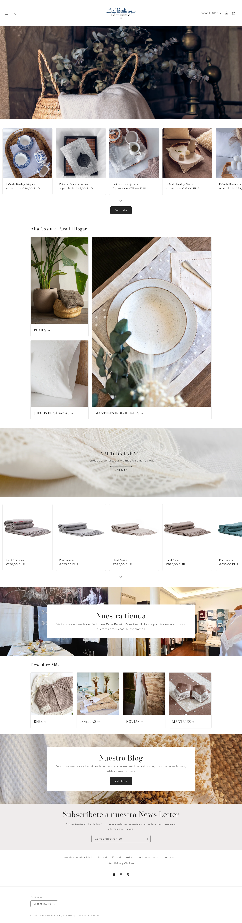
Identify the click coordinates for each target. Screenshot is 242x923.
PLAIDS (40, 330)
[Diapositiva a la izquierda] (113, 201)
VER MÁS (121, 470)
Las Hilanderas (46, 915)
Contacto (169, 857)
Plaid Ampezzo (15, 559)
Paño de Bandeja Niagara (20, 184)
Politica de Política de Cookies (114, 857)
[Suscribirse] (146, 839)
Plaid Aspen (66, 559)
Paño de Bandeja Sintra (179, 184)
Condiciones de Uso (148, 857)
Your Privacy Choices (121, 863)
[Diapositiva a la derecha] (128, 201)
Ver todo (121, 210)
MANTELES (181, 722)
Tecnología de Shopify (64, 915)
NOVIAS (133, 722)
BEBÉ (38, 722)
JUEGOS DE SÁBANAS (51, 413)
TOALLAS (88, 722)
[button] (7, 13)
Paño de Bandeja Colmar (73, 184)
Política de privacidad (89, 915)
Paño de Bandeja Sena (125, 184)
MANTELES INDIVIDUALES (117, 413)
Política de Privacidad (78, 857)
